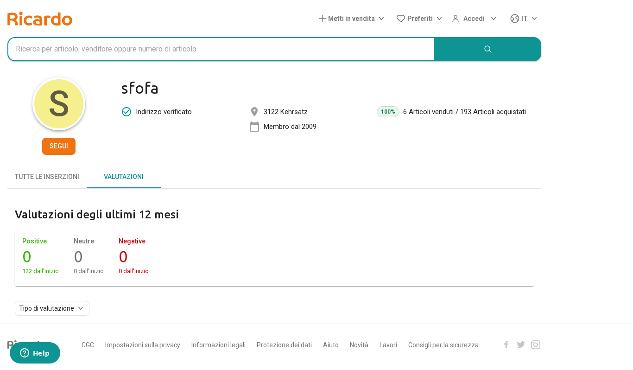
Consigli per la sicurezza (443, 345)
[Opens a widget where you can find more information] (34, 353)
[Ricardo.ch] (39, 19)
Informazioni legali (218, 345)
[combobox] (221, 49)
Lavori (388, 345)
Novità (359, 345)
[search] (488, 49)
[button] (353, 18)
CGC (88, 345)
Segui (59, 146)
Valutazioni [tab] (124, 176)
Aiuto (331, 345)
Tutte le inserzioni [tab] (47, 176)
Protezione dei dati (284, 345)
